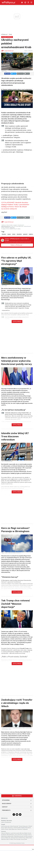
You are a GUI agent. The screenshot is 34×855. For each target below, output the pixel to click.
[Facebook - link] (14, 814)
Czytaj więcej (17, 321)
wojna (9, 234)
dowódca (19, 234)
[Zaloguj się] (28, 2)
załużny (31, 234)
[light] (22, 2)
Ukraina (4, 234)
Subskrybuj (12, 227)
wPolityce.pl (4, 34)
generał (25, 234)
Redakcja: (4, 818)
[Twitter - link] (20, 814)
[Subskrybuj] (25, 2)
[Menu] (31, 2)
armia (13, 234)
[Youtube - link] (17, 814)
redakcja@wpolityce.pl (5, 226)
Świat (10, 34)
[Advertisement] (17, 166)
